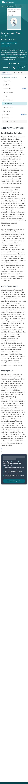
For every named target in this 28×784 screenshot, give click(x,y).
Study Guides (9, 6)
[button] (14, 67)
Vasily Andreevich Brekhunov (11, 439)
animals (4, 408)
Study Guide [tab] (7, 73)
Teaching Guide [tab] (20, 73)
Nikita (3, 267)
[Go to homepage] (8, 2)
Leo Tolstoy (4, 36)
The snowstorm (6, 290)
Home (2, 6)
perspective (14, 392)
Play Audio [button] (7, 67)
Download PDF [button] (15, 63)
